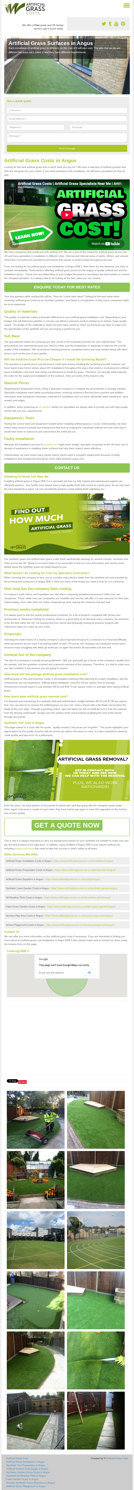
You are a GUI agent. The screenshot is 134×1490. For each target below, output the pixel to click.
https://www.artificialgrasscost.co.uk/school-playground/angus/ (80, 924)
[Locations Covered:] (5, 5)
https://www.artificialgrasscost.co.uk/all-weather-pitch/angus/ (77, 897)
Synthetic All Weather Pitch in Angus (26, 1475)
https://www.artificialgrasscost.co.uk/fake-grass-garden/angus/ (81, 906)
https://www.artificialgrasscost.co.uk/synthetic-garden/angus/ (84, 888)
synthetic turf (50, 444)
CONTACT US (67, 468)
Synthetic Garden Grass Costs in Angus (28, 1472)
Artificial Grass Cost (17, 1458)
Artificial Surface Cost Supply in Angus (27, 1468)
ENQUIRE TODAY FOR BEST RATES (67, 287)
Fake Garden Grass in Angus (22, 1479)
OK (89, 972)
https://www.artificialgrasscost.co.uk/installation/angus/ (83, 860)
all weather (45, 407)
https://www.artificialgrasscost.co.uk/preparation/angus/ (85, 870)
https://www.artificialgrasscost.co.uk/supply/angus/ (72, 879)
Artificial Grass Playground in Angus (26, 1486)
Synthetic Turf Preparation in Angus (25, 1465)
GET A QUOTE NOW (67, 825)
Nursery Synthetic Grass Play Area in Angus (30, 1482)
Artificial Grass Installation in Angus (25, 1461)
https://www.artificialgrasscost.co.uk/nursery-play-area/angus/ (79, 915)
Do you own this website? (51, 973)
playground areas (24, 848)
